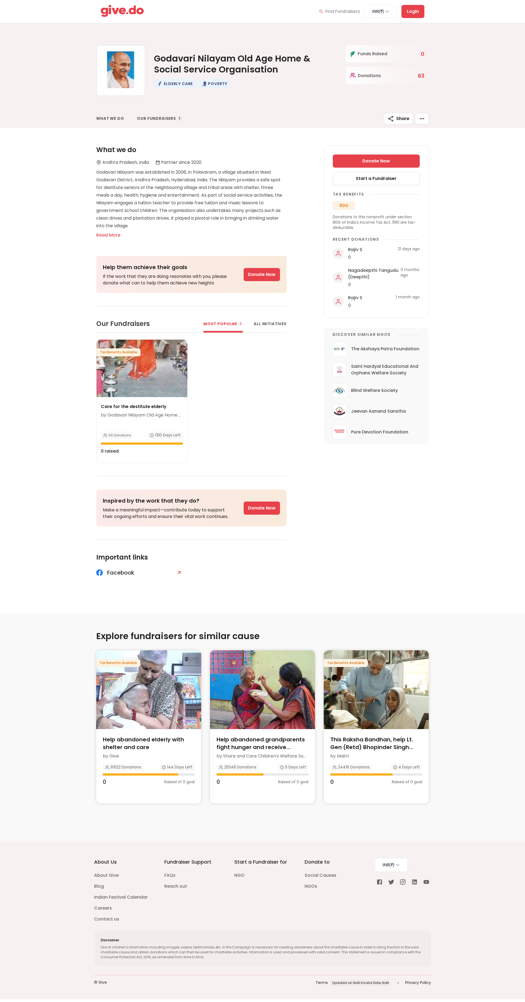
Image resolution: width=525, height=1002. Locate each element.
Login (413, 11)
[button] (175, 83)
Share (402, 118)
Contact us (106, 919)
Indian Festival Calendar (121, 897)
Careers (103, 908)
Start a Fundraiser (376, 178)
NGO (239, 875)
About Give (106, 875)
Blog (99, 886)
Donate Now (262, 274)
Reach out (175, 886)
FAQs (170, 875)
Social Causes (320, 875)
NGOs (311, 886)
